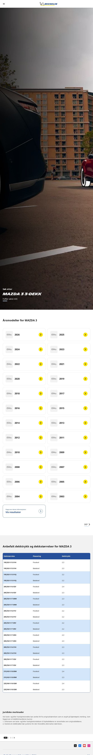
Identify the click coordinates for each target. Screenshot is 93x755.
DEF (86, 524)
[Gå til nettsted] (48, 4)
